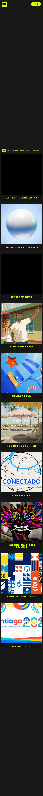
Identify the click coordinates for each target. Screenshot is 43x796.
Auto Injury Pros (21, 347)
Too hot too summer (21, 446)
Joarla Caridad (21, 297)
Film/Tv (23, 150)
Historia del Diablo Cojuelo (21, 546)
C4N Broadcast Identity (22, 247)
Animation (14, 150)
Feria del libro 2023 (21, 597)
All (4, 150)
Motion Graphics (33, 150)
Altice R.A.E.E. (21, 496)
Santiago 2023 (21, 646)
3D (7, 150)
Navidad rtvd (21, 396)
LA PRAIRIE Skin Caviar (21, 198)
